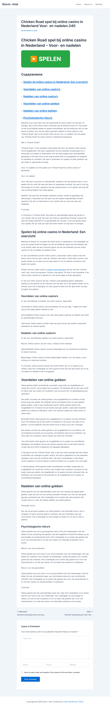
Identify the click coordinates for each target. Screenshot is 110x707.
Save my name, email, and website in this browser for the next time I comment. (52, 672)
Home (78, 4)
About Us (88, 4)
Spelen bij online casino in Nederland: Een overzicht (55, 82)
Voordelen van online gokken (41, 103)
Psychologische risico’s (37, 117)
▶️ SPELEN (45, 58)
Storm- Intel (10, 4)
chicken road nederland (56, 269)
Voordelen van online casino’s (41, 89)
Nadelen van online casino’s (40, 96)
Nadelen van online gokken (40, 110)
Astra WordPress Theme (73, 702)
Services (98, 4)
